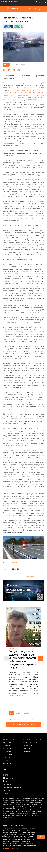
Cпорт (5, 766)
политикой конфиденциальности (12, 848)
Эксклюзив (7, 754)
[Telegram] (45, 2)
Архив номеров (9, 784)
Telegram (27, 751)
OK (40, 837)
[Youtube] (42, 2)
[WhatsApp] (15, 26)
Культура (6, 769)
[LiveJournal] (11, 26)
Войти (31, 9)
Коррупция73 (8, 748)
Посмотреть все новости (23, 724)
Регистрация (39, 9)
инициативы (17, 562)
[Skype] (18, 26)
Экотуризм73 (8, 763)
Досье (5, 760)
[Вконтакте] (40, 2)
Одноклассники (30, 742)
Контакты (6, 790)
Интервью (7, 757)
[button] (6, 658)
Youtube (27, 748)
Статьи (5, 781)
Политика (7, 751)
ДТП (10, 562)
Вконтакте (28, 745)
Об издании (8, 778)
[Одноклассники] (37, 2)
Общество (7, 745)
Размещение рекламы (12, 787)
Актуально (7, 742)
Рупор (5, 793)
